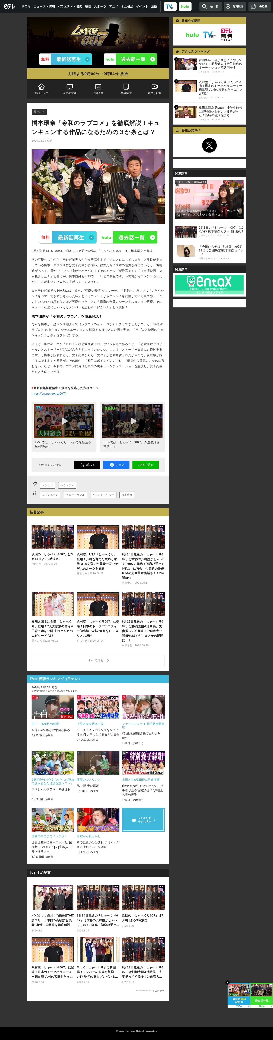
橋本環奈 (127, 494)
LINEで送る (145, 464)
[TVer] (170, 6)
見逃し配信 (155, 93)
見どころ (39, 111)
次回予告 (98, 93)
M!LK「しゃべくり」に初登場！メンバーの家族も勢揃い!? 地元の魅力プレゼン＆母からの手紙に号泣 (97, 972)
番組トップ (41, 93)
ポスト (90, 464)
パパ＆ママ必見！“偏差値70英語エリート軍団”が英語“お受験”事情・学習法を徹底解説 (53, 920)
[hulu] (185, 6)
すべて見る (96, 660)
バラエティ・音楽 (70, 6)
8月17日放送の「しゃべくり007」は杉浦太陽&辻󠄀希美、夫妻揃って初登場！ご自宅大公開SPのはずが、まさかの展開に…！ (142, 972)
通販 (154, 6)
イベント (142, 6)
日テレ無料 (226, 34)
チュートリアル (75, 494)
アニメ (114, 6)
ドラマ (26, 6)
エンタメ (47, 485)
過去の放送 (70, 93)
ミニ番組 (127, 6)
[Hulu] (130, 59)
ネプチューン (50, 494)
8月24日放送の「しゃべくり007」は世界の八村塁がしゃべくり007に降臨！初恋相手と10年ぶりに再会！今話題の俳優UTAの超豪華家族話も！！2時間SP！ (98, 920)
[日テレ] (9, 6)
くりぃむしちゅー (103, 494)
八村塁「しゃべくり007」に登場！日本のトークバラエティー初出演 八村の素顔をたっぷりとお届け (53, 972)
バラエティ (67, 485)
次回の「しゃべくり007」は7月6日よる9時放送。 (142, 918)
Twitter (209, 145)
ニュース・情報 (44, 6)
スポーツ (100, 6)
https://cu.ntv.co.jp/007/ (49, 393)
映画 (88, 6)
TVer (68, 237)
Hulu (128, 237)
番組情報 (126, 93)
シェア (119, 464)
